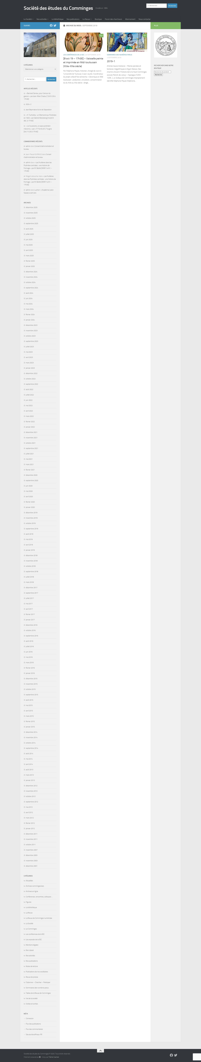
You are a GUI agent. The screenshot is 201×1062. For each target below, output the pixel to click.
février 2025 (30, 261)
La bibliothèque (57, 19)
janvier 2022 (30, 427)
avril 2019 (29, 545)
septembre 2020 (32, 480)
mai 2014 (29, 759)
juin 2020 (29, 486)
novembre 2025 (31, 213)
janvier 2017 (30, 620)
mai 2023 (29, 352)
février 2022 (30, 422)
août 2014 (29, 754)
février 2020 (30, 502)
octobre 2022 (30, 379)
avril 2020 (29, 496)
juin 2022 (29, 400)
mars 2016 (30, 662)
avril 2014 (29, 764)
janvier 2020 (30, 507)
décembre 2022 (31, 373)
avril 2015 (29, 711)
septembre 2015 (32, 695)
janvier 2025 (30, 266)
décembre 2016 (31, 625)
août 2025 (29, 229)
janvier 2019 (30, 550)
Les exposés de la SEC (34, 940)
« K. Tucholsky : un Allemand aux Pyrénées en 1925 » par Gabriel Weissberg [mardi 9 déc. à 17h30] (40, 118)
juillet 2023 (30, 347)
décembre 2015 (31, 679)
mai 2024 (29, 304)
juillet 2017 (30, 598)
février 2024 (30, 314)
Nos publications (73, 19)
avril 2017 (29, 609)
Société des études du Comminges (58, 8)
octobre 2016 (30, 630)
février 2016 (30, 668)
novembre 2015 (31, 684)
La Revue (86, 19)
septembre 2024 (32, 288)
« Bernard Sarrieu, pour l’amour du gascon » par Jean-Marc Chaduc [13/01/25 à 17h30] (39, 96)
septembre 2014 (32, 748)
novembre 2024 (31, 277)
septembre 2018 (32, 571)
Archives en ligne (32, 891)
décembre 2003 (31, 855)
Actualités (29, 881)
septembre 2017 (32, 593)
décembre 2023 (31, 325)
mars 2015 (30, 716)
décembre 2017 (31, 588)
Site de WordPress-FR (34, 1034)
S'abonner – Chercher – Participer (38, 982)
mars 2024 (30, 309)
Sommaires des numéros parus (119, 55)
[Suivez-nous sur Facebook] (51, 25)
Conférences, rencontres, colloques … (39, 897)
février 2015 (30, 721)
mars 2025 (30, 256)
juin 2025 (29, 239)
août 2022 (29, 389)
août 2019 (29, 534)
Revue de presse (32, 977)
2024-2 (28, 104)
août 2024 (29, 293)
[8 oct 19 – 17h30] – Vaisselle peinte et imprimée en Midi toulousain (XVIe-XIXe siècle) (83, 62)
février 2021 (30, 470)
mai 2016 (29, 657)
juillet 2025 (30, 234)
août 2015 (29, 700)
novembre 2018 (31, 561)
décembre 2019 (31, 513)
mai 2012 (29, 807)
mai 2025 (29, 245)
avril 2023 (29, 357)
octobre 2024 (30, 282)
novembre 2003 (31, 861)
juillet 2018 (30, 577)
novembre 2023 (31, 331)
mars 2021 (30, 464)
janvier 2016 (30, 673)
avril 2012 (29, 812)
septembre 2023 (32, 341)
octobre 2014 (30, 743)
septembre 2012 (32, 802)
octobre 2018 (30, 566)
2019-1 (111, 61)
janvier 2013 (30, 780)
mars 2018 (30, 582)
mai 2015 (29, 705)
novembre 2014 (31, 737)
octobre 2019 (30, 523)
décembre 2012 (31, 786)
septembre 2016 (32, 636)
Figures (28, 902)
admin (28, 146)
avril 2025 (29, 250)
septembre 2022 (32, 384)
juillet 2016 (30, 646)
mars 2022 (30, 416)
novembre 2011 (31, 839)
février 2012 (30, 823)
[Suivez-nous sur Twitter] (55, 25)
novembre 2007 (31, 850)
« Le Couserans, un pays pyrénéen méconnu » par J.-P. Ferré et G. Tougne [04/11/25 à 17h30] (38, 129)
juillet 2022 (30, 395)
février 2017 (30, 614)
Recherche (158, 75)
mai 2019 (29, 539)
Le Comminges (31, 929)
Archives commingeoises (35, 886)
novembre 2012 (31, 791)
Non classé (30, 950)
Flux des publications (33, 1024)
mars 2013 (30, 775)
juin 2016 (29, 652)
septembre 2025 (32, 223)
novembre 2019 (31, 518)
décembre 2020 (31, 475)
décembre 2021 (31, 432)
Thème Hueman (54, 1057)
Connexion (30, 1018)
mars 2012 (30, 818)
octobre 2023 (30, 336)
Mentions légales (32, 945)
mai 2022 (29, 405)
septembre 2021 (32, 448)
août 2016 (29, 641)
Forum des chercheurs (113, 19)
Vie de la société (31, 998)
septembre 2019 (32, 529)
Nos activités (42, 19)
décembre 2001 (31, 866)
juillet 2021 (30, 454)
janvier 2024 (30, 320)
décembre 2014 (31, 732)
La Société (28, 19)
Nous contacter (145, 19)
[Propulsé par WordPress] (40, 1057)
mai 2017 (29, 604)
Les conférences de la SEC (73, 55)
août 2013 (29, 770)
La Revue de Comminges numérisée (39, 918)
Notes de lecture (32, 966)
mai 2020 (29, 491)
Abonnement (130, 19)
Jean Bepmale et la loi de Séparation (39, 110)
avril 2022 (29, 411)
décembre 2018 (31, 555)
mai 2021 (29, 459)
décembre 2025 (31, 207)
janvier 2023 (30, 368)
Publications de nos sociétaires (37, 972)
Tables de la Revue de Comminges (38, 993)
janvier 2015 (30, 727)
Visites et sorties (32, 1004)
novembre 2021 (31, 438)
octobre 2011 (30, 845)
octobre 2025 (30, 218)
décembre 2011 (31, 834)
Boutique (98, 19)
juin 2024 (29, 298)
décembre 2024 (31, 272)
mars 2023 (30, 363)
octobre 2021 (30, 443)
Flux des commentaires (34, 1029)
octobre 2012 (30, 796)
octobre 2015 (30, 689)
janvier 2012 (30, 828)
